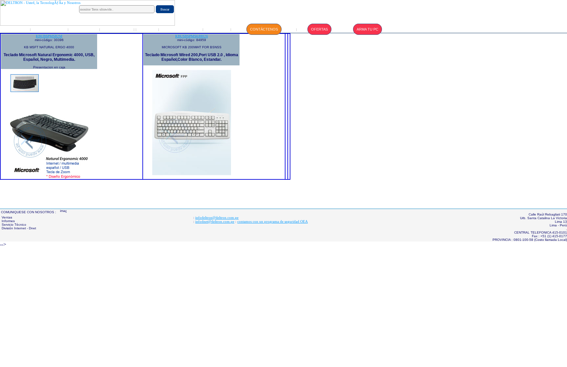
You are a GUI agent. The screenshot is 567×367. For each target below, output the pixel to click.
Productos (84, 29)
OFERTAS (319, 29)
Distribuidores (117, 29)
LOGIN (147, 29)
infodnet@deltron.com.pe (214, 221)
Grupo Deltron (49, 29)
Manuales (217, 29)
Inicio (16, 29)
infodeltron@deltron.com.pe (217, 217)
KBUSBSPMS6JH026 (191, 36)
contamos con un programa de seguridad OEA (272, 221)
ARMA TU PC (367, 29)
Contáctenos (264, 29)
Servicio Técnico (181, 29)
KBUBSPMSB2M (49, 36)
